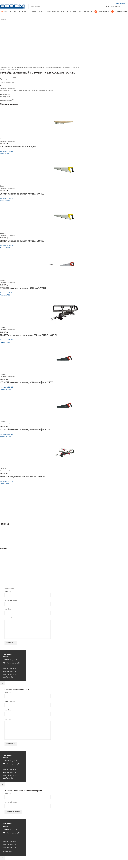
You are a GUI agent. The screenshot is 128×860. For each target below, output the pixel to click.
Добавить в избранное (7, 88)
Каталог (7, 67)
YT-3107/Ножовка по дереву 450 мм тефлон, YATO (26, 382)
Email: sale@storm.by (10, 515)
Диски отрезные (45, 67)
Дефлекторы (4, 564)
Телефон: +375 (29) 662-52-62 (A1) (14, 498)
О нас (2, 532)
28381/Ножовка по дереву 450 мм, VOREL (22, 194)
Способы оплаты (5, 544)
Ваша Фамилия (9, 701)
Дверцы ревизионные (7, 575)
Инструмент (14, 67)
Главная (2, 67)
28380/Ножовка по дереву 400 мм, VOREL (22, 241)
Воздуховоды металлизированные (11, 562)
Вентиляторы (4, 573)
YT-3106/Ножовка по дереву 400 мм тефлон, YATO (26, 429)
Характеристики (5, 94)
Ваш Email (7, 609)
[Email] (3, 2)
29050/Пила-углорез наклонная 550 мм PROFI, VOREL (28, 335)
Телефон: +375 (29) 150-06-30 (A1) (14, 501)
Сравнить (3, 86)
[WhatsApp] (8, 2)
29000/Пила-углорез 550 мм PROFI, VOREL (22, 476)
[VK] (10, 2)
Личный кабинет (5, 538)
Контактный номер (10, 600)
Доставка (3, 542)
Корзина (2, 540)
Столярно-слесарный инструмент (29, 67)
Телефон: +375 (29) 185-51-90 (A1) (14, 504)
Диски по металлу (56, 67)
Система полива (5, 556)
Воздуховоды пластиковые (8, 560)
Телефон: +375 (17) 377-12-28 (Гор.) (15, 510)
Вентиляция (4, 552)
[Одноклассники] (6, 2)
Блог (1, 534)
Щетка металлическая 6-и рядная (18, 146)
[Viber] (15, 2)
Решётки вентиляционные (8, 558)
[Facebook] (1, 2)
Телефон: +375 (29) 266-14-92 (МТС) (15, 507)
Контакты (3, 536)
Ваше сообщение (10, 618)
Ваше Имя (7, 591)
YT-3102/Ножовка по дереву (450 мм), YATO (23, 288)
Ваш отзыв (7, 719)
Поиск (97, 6)
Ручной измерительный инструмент (11, 579)
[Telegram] (13, 2)
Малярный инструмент (7, 577)
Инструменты (4, 554)
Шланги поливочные (6, 581)
